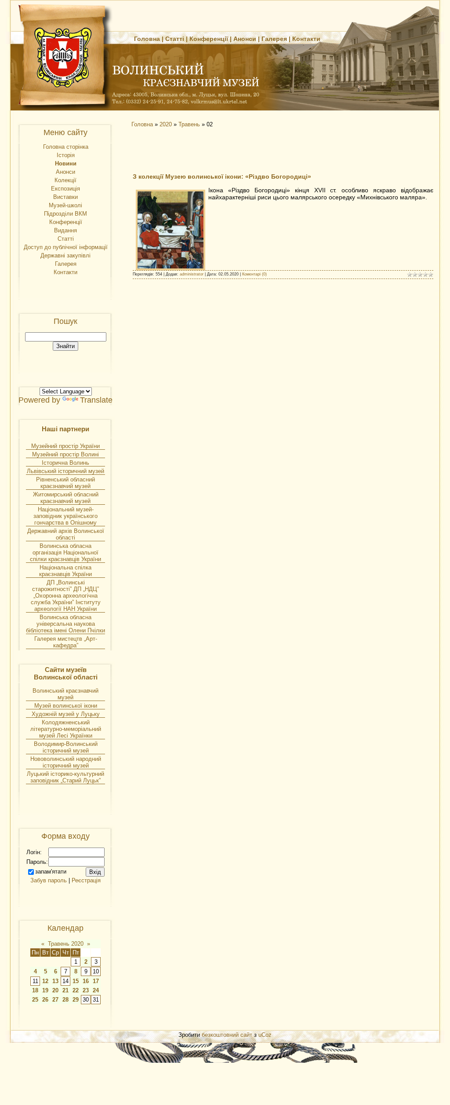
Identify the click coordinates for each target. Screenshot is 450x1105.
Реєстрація (86, 880)
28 (65, 999)
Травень (189, 124)
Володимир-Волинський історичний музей (66, 747)
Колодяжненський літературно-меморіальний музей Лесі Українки (65, 729)
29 (76, 999)
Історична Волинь (65, 462)
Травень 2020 (65, 943)
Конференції (208, 38)
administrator (191, 274)
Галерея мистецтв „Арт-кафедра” (65, 642)
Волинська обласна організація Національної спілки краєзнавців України (65, 552)
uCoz (265, 1035)
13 (55, 981)
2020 (166, 124)
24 (96, 990)
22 (76, 990)
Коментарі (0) (254, 274)
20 (55, 990)
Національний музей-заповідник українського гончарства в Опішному (65, 516)
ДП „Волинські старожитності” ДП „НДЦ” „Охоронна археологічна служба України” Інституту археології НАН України (66, 595)
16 (86, 981)
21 (65, 990)
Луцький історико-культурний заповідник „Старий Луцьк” (65, 777)
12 (45, 981)
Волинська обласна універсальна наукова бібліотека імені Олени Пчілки (65, 624)
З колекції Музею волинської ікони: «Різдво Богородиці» (222, 176)
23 (86, 990)
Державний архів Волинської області (65, 534)
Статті (174, 38)
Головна (147, 38)
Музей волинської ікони (65, 705)
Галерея (274, 38)
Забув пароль (48, 880)
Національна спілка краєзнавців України (65, 570)
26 (45, 999)
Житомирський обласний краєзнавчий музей (65, 497)
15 (76, 981)
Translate (96, 400)
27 (55, 999)
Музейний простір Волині (65, 454)
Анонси (244, 38)
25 (35, 999)
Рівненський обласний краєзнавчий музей (65, 482)
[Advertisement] (207, 150)
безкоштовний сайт (227, 1035)
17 (96, 981)
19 (45, 990)
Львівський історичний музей (65, 471)
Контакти (306, 38)
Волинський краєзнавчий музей (65, 694)
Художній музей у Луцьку (66, 714)
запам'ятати (50, 871)
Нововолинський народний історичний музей (65, 762)
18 (35, 990)
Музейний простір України (65, 446)
